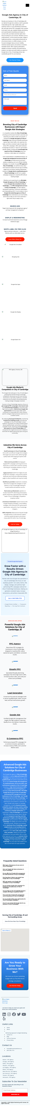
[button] (15, 866)
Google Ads (15, 715)
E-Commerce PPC (15, 738)
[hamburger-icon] (27, 5)
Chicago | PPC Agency (8, 1061)
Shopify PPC (15, 669)
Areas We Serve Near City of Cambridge (15, 921)
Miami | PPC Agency (8, 1069)
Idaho (5, 829)
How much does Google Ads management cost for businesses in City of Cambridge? (13, 895)
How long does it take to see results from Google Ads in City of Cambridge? (13, 878)
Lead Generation (14, 693)
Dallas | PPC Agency (8, 1063)
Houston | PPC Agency (8, 1065)
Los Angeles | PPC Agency (9, 1067)
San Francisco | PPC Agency (10, 1073)
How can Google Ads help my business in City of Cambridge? (13, 870)
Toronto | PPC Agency (8, 1075)
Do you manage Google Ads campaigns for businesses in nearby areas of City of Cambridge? (14, 886)
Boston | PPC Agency (8, 1059)
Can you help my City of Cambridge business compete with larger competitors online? (14, 891)
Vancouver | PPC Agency (9, 1077)
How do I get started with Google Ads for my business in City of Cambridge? (14, 903)
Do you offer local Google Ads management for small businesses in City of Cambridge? (14, 874)
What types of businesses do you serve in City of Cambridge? (13, 865)
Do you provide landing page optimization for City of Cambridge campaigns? (14, 899)
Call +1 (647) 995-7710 (15, 598)
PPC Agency (15, 644)
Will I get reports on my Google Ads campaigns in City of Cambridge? (12, 882)
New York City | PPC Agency (10, 1071)
